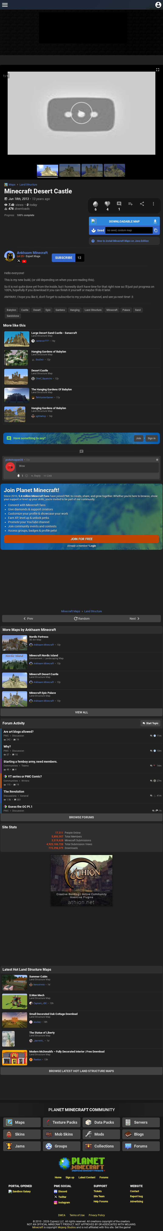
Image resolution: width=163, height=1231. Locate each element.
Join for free (82, 539)
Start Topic (152, 723)
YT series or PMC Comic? (25, 776)
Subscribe (63, 258)
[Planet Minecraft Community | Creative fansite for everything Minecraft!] (81, 1164)
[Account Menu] (158, 5)
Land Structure (28, 184)
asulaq (37, 1022)
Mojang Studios (67, 1227)
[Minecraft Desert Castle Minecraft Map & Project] (14, 680)
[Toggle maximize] (157, 70)
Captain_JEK (40, 1003)
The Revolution (14, 791)
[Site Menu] (5, 5)
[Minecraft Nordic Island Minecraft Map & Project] (14, 661)
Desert (37, 310)
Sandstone (13, 315)
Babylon (11, 310)
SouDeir (40, 359)
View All (81, 712)
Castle (24, 310)
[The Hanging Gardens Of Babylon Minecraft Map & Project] (16, 395)
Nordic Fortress (38, 636)
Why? (7, 746)
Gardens (60, 310)
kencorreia (39, 984)
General (24, 796)
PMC (6, 735)
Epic (48, 310)
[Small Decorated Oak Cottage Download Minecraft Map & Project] (14, 1020)
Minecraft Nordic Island (43, 655)
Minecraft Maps (70, 611)
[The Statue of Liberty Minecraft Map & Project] (14, 1039)
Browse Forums (81, 817)
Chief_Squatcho (44, 378)
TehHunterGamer (44, 397)
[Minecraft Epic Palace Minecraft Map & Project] (14, 699)
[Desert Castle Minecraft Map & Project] (16, 377)
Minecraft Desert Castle (43, 674)
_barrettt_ (39, 1040)
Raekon (37, 1059)
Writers (25, 780)
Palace (126, 310)
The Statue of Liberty (42, 1032)
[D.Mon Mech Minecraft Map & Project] (14, 1001)
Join (138, 438)
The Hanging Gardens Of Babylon (51, 389)
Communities (11, 765)
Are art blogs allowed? (19, 731)
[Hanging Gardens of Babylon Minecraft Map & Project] (16, 358)
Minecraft (112, 310)
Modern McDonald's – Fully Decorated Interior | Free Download (66, 1051)
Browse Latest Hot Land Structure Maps (81, 1071)
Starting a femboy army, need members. (30, 761)
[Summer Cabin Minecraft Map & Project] (14, 982)
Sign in (152, 438)
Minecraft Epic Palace (42, 692)
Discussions (10, 796)
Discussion (18, 735)
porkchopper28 (14, 459)
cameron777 (42, 341)
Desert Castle (39, 370)
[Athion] (81, 906)
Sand (138, 310)
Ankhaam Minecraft (32, 253)
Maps (12, 184)
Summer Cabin (38, 976)
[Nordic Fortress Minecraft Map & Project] (14, 643)
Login (92, 545)
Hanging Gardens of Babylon (48, 351)
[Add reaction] (26, 476)
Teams (25, 765)
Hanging (75, 310)
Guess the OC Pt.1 (20, 806)
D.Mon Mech (36, 995)
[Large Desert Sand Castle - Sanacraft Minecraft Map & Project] (16, 339)
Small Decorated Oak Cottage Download (53, 1014)
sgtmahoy (41, 416)
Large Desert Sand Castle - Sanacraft (54, 332)
